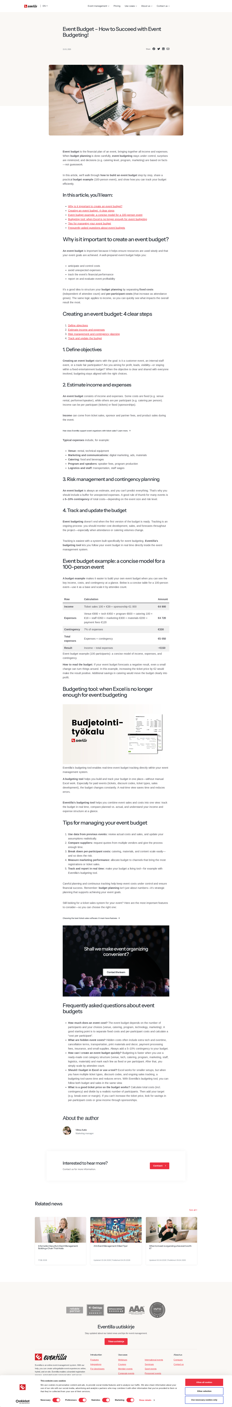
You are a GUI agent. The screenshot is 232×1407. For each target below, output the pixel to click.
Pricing (117, 6)
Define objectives (78, 325)
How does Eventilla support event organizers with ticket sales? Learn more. (95, 431)
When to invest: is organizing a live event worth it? (170, 1247)
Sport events (150, 1369)
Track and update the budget (85, 338)
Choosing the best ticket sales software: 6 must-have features (90, 918)
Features (94, 1360)
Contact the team (116, 972)
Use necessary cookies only (204, 1400)
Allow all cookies (204, 1382)
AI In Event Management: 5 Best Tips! (110, 1246)
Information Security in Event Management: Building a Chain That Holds (58, 1247)
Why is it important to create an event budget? (95, 206)
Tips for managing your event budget (89, 223)
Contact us (162, 6)
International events (154, 1360)
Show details (145, 1400)
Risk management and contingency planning (94, 334)
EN (44, 6)
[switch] (82, 1400)
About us (145, 6)
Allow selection (204, 1391)
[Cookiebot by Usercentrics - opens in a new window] (23, 1402)
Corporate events (126, 1373)
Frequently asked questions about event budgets (96, 227)
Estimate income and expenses (86, 329)
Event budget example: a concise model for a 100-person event (105, 214)
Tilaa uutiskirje (116, 1341)
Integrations (95, 1364)
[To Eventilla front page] (51, 1358)
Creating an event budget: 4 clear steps (91, 210)
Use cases (130, 6)
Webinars (122, 1360)
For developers (97, 1369)
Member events (125, 1369)
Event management (97, 6)
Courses (122, 1364)
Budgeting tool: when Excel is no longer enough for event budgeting (107, 219)
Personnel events (153, 1373)
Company (178, 1360)
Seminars (149, 1364)
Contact (158, 1165)
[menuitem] (98, 6)
